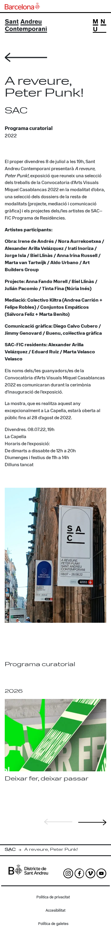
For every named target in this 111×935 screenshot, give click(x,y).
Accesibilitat (55, 911)
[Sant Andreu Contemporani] (26, 26)
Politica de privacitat (53, 897)
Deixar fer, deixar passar (47, 779)
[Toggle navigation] (99, 26)
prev (58, 822)
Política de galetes (53, 924)
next (92, 822)
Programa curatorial (29, 128)
